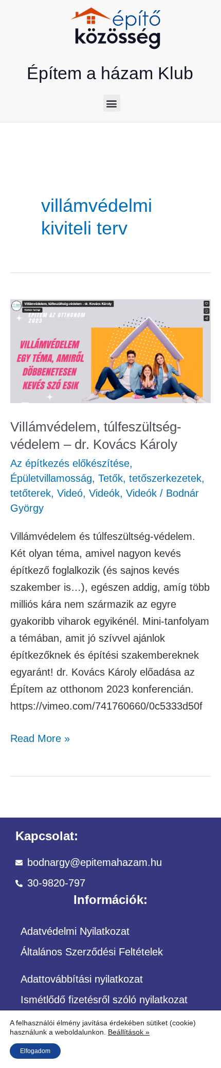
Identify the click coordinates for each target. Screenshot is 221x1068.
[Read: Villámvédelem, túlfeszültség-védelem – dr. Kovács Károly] (110, 350)
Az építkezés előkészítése (70, 463)
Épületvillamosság (51, 478)
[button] (111, 103)
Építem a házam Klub (110, 73)
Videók (104, 493)
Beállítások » (129, 1032)
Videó (70, 493)
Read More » (40, 737)
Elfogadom (35, 1051)
